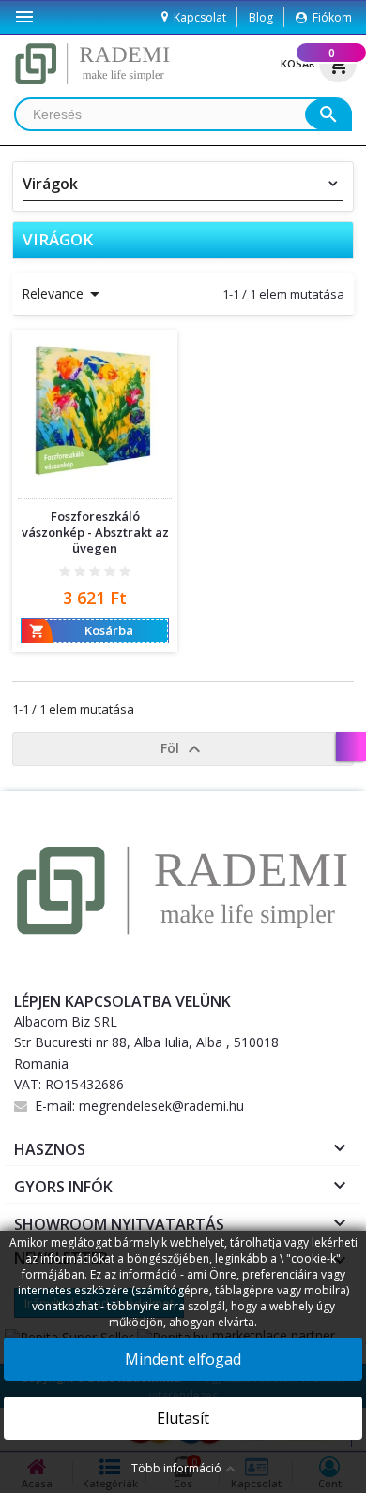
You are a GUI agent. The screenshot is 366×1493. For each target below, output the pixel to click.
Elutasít (183, 1418)
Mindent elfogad (183, 1359)
